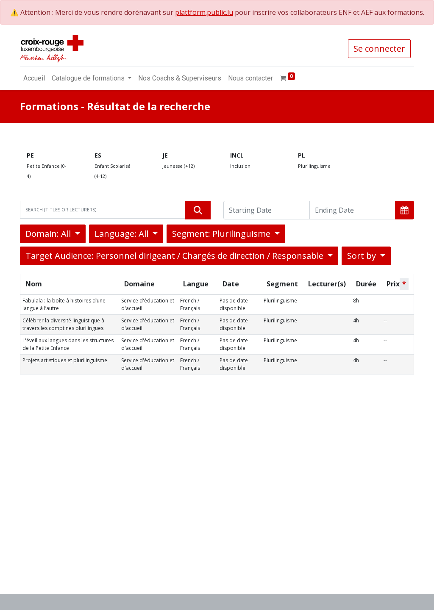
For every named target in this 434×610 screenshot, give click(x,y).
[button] (405, 210)
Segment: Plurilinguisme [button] (222, 233)
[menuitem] (34, 78)
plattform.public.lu (204, 12)
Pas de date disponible (234, 304)
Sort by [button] (362, 255)
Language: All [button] (122, 233)
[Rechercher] (198, 210)
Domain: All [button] (49, 233)
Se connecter (379, 48)
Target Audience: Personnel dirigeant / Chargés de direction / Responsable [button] (175, 255)
